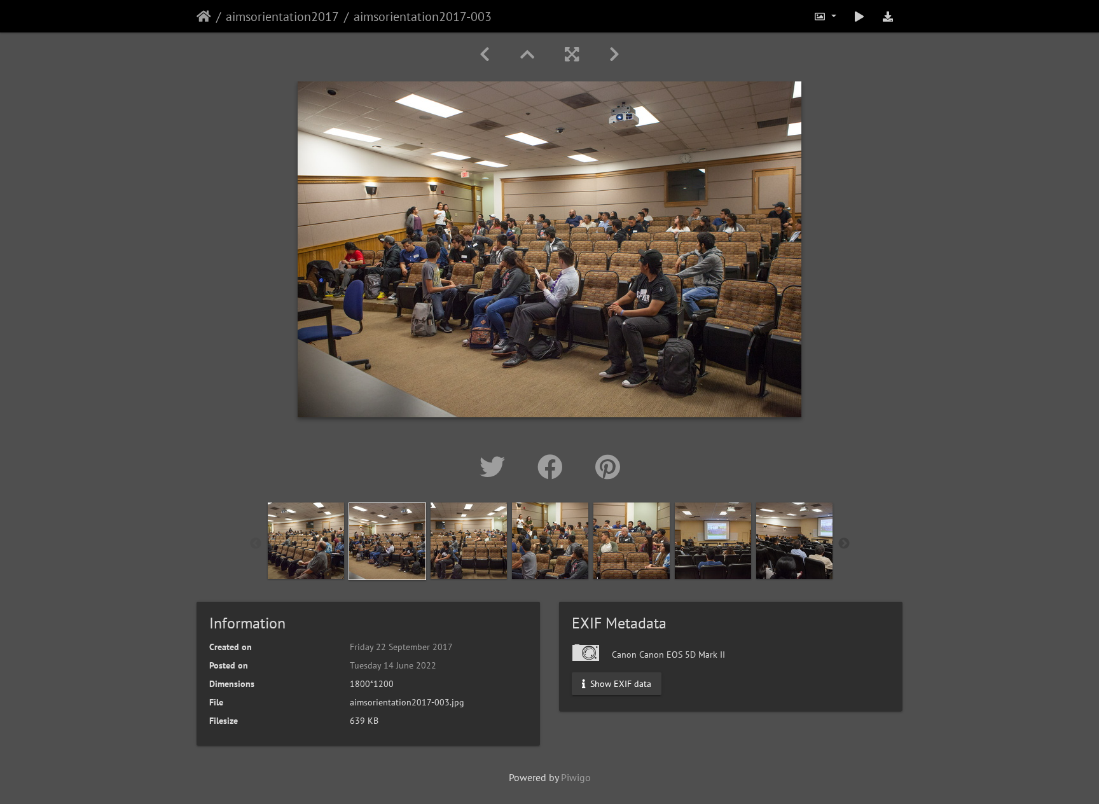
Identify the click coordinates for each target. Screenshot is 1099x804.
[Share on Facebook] (554, 466)
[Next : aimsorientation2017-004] (614, 54)
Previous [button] (255, 543)
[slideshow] (859, 16)
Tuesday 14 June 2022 (393, 665)
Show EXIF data (619, 684)
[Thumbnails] (527, 54)
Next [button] (844, 543)
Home (204, 16)
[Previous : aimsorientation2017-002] (484, 54)
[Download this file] (887, 16)
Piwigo (576, 777)
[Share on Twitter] (496, 466)
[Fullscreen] (572, 54)
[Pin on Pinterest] (608, 466)
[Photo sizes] (825, 16)
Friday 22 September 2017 (401, 647)
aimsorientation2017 (282, 16)
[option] (306, 540)
